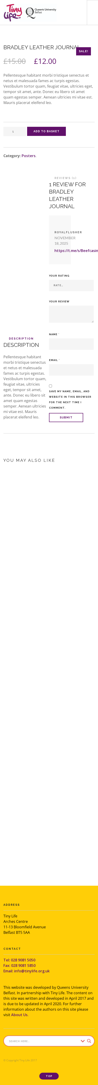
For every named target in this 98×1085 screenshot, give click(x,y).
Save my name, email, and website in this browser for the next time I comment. (70, 399)
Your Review (59, 301)
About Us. (19, 1014)
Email (54, 360)
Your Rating (59, 275)
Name (54, 334)
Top (49, 1076)
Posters (29, 155)
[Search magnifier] (89, 1041)
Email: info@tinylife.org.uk (26, 970)
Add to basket (46, 131)
